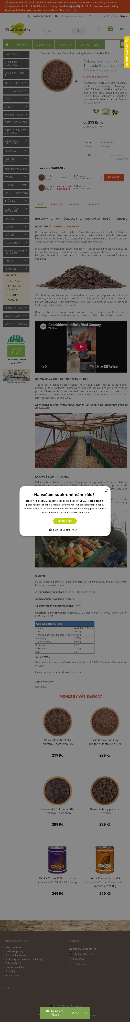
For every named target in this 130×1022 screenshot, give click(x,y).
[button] (65, 530)
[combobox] (106, 490)
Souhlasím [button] (65, 521)
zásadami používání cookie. (74, 512)
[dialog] (65, 511)
